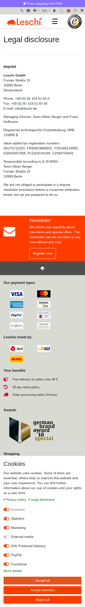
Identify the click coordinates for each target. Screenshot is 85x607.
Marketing (18, 528)
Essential (18, 509)
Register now (42, 253)
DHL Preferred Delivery (28, 546)
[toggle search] (61, 10)
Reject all (42, 600)
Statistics (17, 518)
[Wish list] (75, 10)
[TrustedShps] (74, 21)
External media (22, 537)
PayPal (16, 555)
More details (13, 571)
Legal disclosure (42, 499)
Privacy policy (16, 499)
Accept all (42, 580)
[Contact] (28, 10)
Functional (19, 564)
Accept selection (42, 590)
